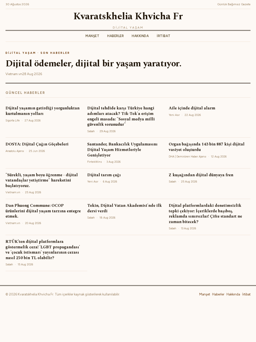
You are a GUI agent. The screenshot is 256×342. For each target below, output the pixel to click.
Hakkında (140, 36)
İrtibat (163, 36)
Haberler (115, 36)
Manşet (92, 36)
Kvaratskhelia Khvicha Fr (128, 16)
